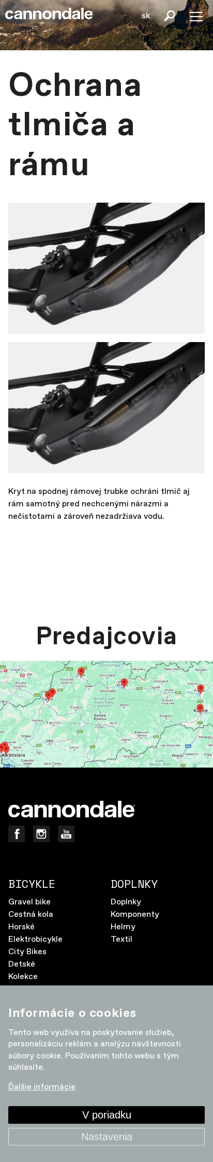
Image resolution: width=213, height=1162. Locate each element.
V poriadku (106, 1115)
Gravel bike (29, 902)
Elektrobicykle (35, 939)
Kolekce (23, 976)
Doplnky (126, 902)
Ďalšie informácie (41, 1087)
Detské (21, 964)
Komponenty (135, 914)
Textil (121, 939)
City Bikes (27, 951)
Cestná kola (30, 914)
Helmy (123, 927)
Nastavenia (106, 1136)
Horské (21, 927)
